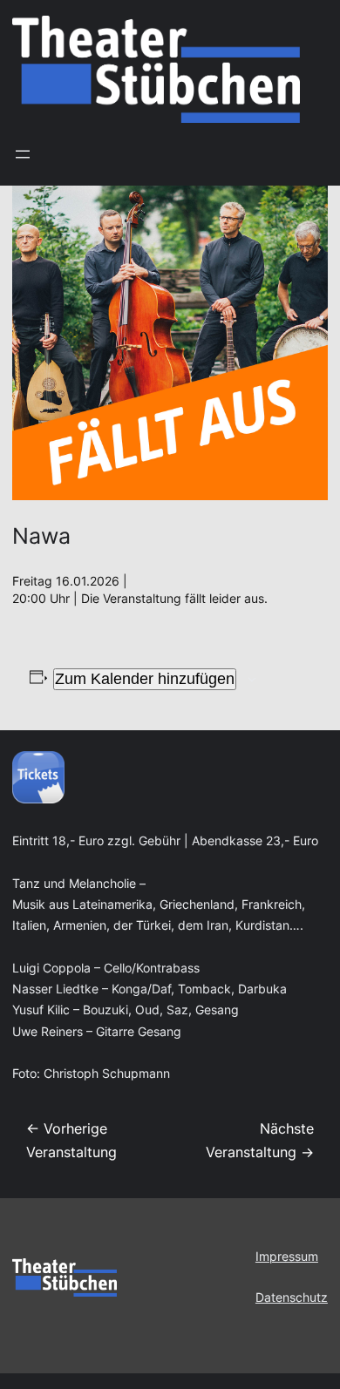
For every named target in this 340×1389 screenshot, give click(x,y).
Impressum (286, 1257)
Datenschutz (291, 1297)
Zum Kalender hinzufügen (145, 679)
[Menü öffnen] (22, 154)
